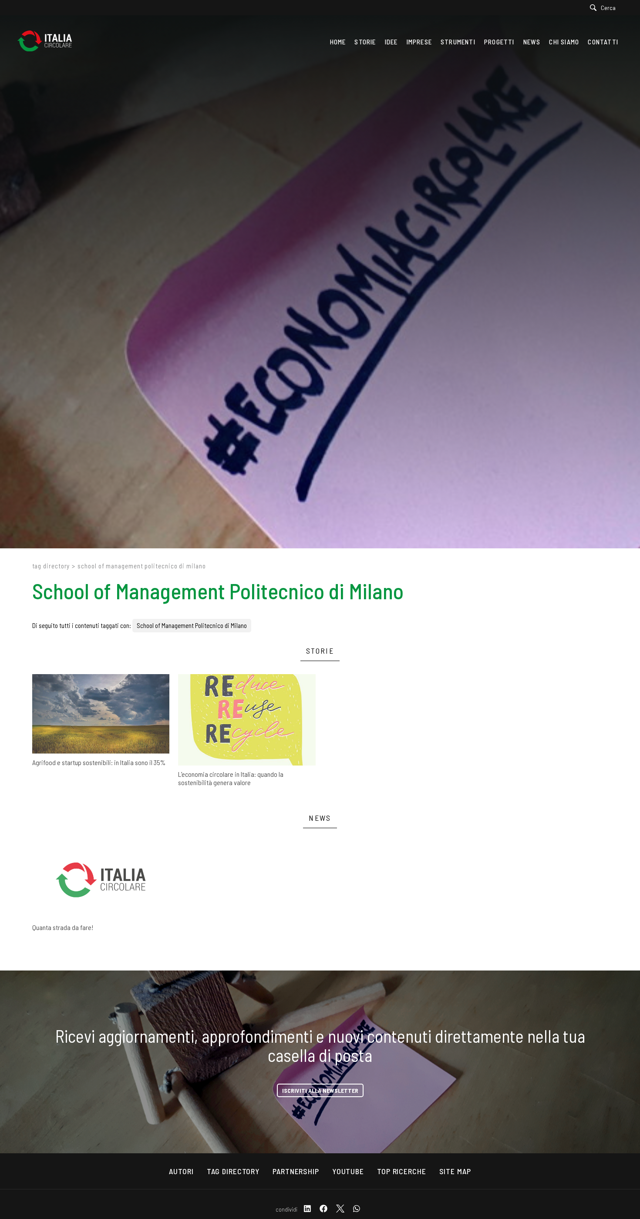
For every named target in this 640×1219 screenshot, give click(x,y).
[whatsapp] (356, 1209)
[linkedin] (307, 1209)
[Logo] (49, 41)
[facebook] (323, 1209)
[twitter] (340, 1209)
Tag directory (51, 566)
